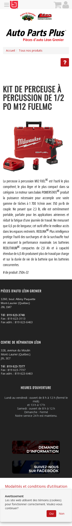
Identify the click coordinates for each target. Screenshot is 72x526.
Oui (51, 513)
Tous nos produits (30, 50)
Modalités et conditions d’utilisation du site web (36, 489)
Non (61, 513)
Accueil (10, 50)
